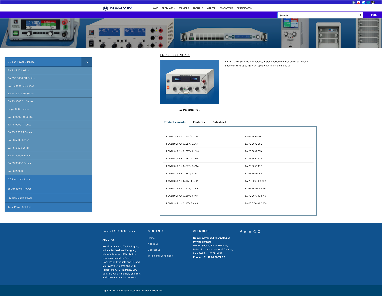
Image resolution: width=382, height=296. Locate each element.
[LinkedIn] (368, 2)
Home (106, 231)
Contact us (154, 249)
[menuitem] (238, 170)
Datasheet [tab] (219, 122)
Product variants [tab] (174, 122)
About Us (153, 243)
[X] (245, 231)
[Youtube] (358, 2)
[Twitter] (363, 2)
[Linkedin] (259, 231)
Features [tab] (199, 122)
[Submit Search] (360, 15)
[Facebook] (354, 2)
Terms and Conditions (160, 255)
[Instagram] (373, 2)
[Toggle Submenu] (86, 61)
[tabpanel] (238, 171)
